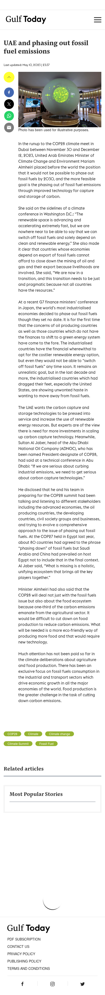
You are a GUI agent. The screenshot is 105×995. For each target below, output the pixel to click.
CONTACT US (18, 946)
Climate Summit (18, 743)
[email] (9, 127)
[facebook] (9, 92)
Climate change (59, 733)
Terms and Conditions (28, 968)
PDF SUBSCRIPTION (24, 939)
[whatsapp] (9, 116)
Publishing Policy (24, 961)
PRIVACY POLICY (21, 953)
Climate (33, 733)
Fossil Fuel (46, 743)
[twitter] (9, 104)
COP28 (12, 733)
